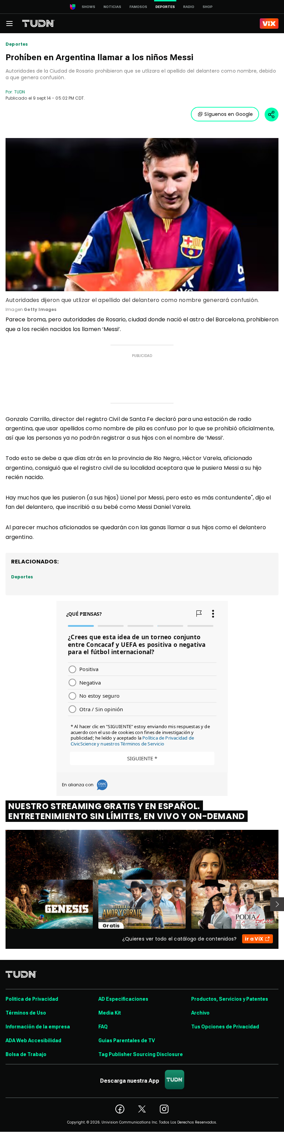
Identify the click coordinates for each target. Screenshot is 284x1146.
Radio (188, 7)
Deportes (17, 44)
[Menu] (9, 23)
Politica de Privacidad (32, 999)
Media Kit (109, 1013)
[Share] (271, 114)
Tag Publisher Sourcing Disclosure (140, 1054)
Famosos (138, 7)
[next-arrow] (277, 904)
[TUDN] (38, 23)
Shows (88, 7)
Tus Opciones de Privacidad (225, 1026)
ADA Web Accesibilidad (33, 1040)
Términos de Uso (26, 1013)
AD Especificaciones (123, 999)
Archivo (200, 1013)
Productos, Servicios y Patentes (229, 999)
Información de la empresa (38, 1026)
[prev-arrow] (1, 904)
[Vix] (269, 23)
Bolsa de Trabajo (26, 1054)
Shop (208, 7)
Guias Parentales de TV (126, 1040)
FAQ (103, 1026)
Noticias (112, 7)
